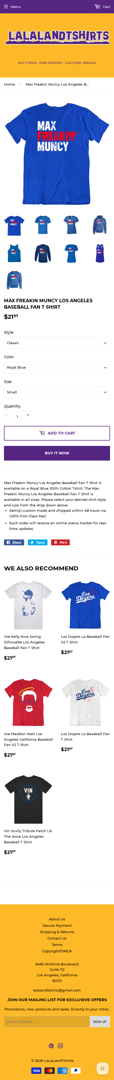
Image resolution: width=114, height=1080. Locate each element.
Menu (16, 7)
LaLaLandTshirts (59, 1060)
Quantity (12, 406)
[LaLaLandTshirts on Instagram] (60, 1047)
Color (9, 356)
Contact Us (57, 938)
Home (9, 84)
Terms (57, 944)
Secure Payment (57, 925)
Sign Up (100, 1022)
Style (9, 332)
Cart (106, 7)
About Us (57, 919)
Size (8, 381)
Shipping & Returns (57, 932)
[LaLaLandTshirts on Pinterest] (51, 1047)
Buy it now (57, 453)
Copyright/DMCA (57, 951)
